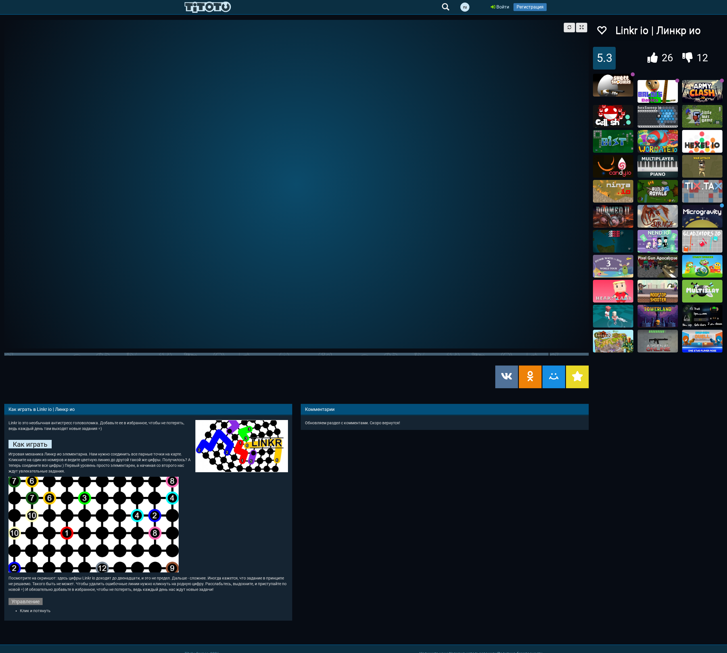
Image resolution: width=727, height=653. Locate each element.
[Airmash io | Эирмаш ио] (613, 241)
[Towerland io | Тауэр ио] (658, 316)
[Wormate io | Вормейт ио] (658, 141)
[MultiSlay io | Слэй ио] (702, 291)
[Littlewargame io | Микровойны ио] (702, 116)
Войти (502, 7)
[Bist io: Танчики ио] (613, 141)
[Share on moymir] (553, 377)
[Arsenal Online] (658, 341)
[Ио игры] (207, 7)
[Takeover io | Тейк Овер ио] (613, 341)
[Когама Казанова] (613, 291)
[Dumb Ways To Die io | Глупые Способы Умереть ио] (613, 266)
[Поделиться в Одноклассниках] (530, 377)
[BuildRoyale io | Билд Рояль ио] (658, 191)
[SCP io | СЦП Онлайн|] (702, 316)
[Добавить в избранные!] (601, 32)
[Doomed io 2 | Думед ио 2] (613, 216)
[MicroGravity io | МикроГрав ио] (702, 216)
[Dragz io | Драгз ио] (658, 216)
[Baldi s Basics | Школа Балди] (658, 91)
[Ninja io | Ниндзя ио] (613, 191)
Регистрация (530, 7)
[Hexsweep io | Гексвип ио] (658, 116)
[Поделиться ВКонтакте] (506, 377)
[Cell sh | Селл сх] (613, 116)
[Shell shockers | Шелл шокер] (613, 85)
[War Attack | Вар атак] (702, 166)
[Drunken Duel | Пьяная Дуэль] (702, 341)
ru (465, 7)
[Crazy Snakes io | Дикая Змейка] (702, 266)
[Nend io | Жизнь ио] (658, 241)
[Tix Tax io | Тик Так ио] (702, 191)
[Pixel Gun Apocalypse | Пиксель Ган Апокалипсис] (658, 266)
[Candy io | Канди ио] (613, 166)
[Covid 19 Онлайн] (613, 316)
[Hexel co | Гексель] (702, 141)
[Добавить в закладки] (577, 377)
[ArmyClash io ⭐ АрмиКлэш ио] (702, 91)
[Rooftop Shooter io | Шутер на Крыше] (658, 291)
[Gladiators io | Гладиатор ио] (702, 241)
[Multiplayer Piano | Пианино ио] (658, 166)
